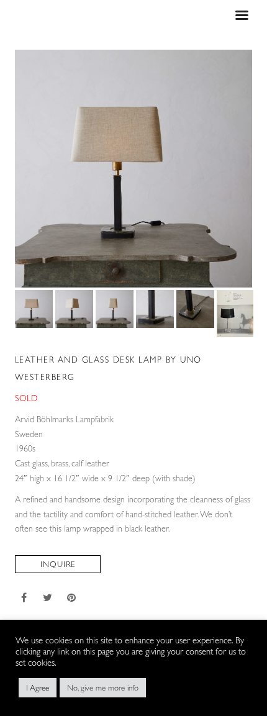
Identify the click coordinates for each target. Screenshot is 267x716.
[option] (134, 169)
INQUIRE (57, 564)
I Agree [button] (37, 687)
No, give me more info (102, 687)
